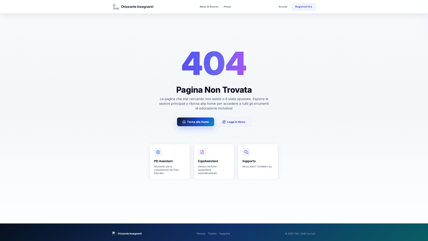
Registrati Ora (303, 6)
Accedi (283, 6)
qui (270, 166)
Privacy (201, 233)
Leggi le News (236, 122)
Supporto (224, 233)
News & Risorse (209, 6)
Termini (212, 233)
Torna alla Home (198, 122)
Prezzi (227, 6)
